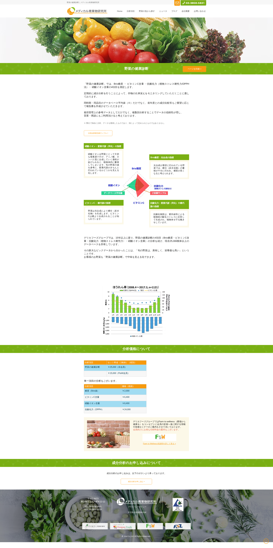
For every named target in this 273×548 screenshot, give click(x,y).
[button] (131, 11)
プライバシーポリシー (137, 507)
